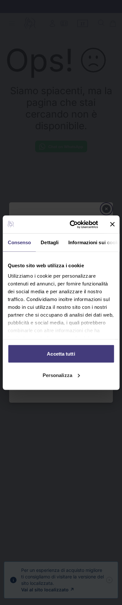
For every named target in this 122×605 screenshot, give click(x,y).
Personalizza (57, 375)
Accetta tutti (61, 354)
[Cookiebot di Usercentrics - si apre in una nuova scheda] (72, 224)
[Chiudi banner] (112, 224)
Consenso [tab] (19, 242)
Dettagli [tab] (50, 242)
